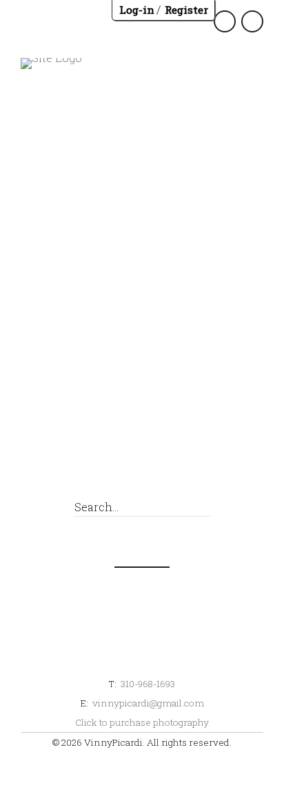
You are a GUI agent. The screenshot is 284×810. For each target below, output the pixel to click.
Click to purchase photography (142, 722)
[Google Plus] (124, 458)
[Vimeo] (248, 458)
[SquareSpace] (186, 458)
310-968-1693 (148, 684)
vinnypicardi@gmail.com (148, 703)
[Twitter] (93, 458)
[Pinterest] (155, 458)
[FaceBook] (62, 458)
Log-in (136, 10)
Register (186, 10)
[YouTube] (217, 458)
